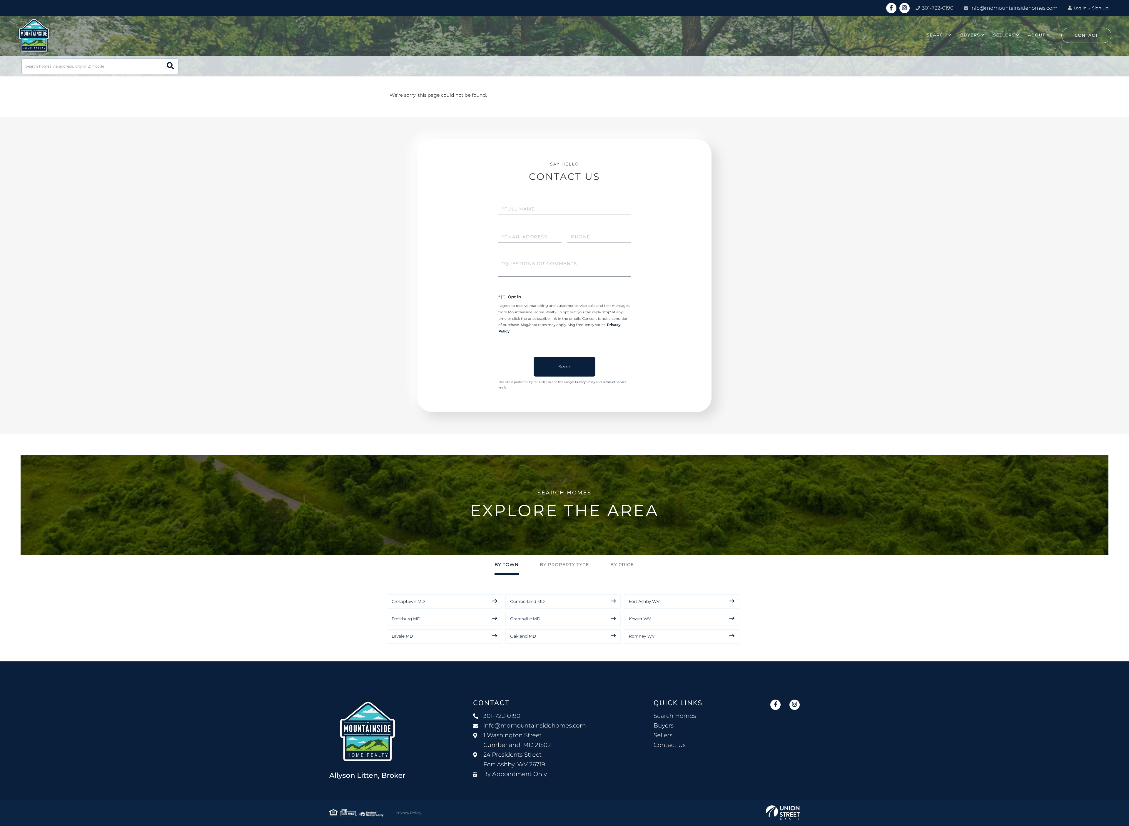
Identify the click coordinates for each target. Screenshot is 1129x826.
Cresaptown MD (408, 601)
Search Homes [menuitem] (675, 716)
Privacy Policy (585, 382)
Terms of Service (614, 382)
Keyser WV (640, 618)
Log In (1080, 8)
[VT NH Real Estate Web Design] (783, 812)
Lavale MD (402, 636)
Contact (1086, 35)
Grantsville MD (525, 618)
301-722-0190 (937, 8)
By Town (507, 564)
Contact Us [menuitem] (670, 745)
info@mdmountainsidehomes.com (1014, 8)
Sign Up (1100, 8)
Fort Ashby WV (644, 601)
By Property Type (564, 564)
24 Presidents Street (514, 759)
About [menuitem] (1036, 35)
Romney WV (642, 636)
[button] (170, 66)
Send (564, 366)
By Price (622, 564)
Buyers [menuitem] (970, 35)
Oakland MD (523, 636)
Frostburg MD (406, 618)
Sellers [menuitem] (1004, 35)
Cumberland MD (527, 601)
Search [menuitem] (937, 35)
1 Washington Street (517, 740)
